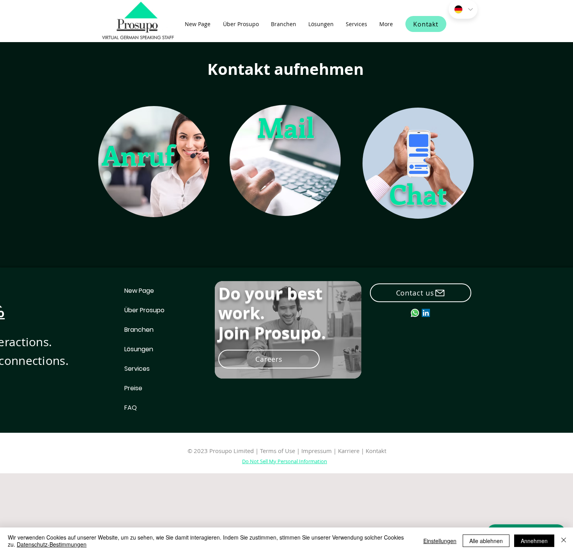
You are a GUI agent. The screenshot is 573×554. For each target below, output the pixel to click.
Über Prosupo (144, 310)
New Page (139, 290)
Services (137, 368)
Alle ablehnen (486, 541)
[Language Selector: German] (463, 9)
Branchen (139, 329)
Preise (133, 388)
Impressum (316, 451)
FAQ (130, 407)
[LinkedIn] (426, 313)
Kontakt (376, 451)
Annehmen (534, 541)
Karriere (349, 451)
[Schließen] (563, 541)
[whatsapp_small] (415, 313)
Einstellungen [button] (439, 541)
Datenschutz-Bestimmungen (52, 544)
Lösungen (138, 349)
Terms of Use (277, 451)
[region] (153, 161)
